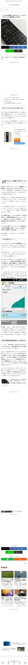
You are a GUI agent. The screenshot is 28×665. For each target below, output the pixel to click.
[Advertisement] (14, 77)
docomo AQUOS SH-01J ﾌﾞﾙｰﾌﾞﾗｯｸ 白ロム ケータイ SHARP (19, 131)
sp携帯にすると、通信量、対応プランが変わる (14, 99)
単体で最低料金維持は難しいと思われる (13, 103)
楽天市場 (17, 141)
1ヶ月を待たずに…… (9, 101)
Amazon (17, 138)
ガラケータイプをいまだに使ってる (12, 97)
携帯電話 (19, 511)
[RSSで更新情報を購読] (20, 559)
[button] (18, 50)
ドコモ (15, 511)
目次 (12, 94)
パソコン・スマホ (8, 511)
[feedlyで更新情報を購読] (7, 559)
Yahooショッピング (19, 143)
